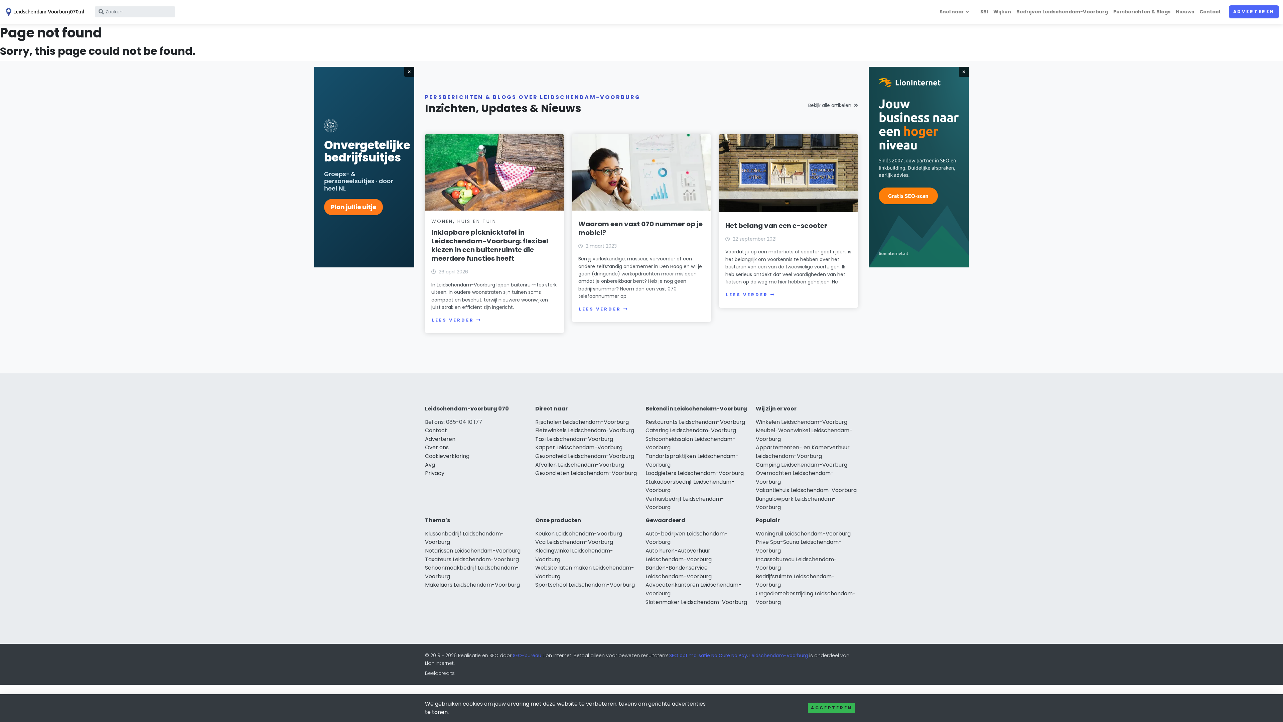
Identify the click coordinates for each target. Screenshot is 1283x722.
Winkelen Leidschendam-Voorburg (801, 422)
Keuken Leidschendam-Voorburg (578, 533)
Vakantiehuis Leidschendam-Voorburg (806, 490)
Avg (430, 465)
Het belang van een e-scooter (776, 225)
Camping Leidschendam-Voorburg (801, 465)
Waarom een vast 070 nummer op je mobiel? (640, 228)
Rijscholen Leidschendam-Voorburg (582, 422)
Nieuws (1185, 11)
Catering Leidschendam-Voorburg (691, 430)
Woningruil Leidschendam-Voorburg (803, 533)
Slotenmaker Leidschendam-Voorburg (696, 602)
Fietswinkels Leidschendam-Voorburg (584, 430)
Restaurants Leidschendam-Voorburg (695, 422)
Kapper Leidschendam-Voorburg (578, 447)
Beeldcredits (440, 673)
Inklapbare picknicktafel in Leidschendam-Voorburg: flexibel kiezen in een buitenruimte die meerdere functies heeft (489, 245)
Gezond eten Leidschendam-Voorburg (586, 473)
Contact (1210, 11)
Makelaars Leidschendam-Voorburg (472, 585)
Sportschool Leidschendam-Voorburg (585, 585)
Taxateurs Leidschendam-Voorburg (472, 559)
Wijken (1002, 11)
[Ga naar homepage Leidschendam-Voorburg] (44, 12)
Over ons (437, 447)
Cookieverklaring (447, 456)
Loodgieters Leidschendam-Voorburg (695, 473)
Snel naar (952, 11)
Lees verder (453, 320)
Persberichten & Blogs (1141, 11)
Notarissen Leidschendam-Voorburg (473, 551)
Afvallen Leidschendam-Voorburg (579, 465)
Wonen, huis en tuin (463, 221)
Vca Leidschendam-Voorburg (574, 542)
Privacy (434, 473)
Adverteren (1254, 11)
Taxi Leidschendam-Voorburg (574, 439)
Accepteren (831, 708)
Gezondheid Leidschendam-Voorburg (584, 456)
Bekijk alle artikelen (829, 105)
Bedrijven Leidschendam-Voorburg (1062, 11)
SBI (984, 11)
